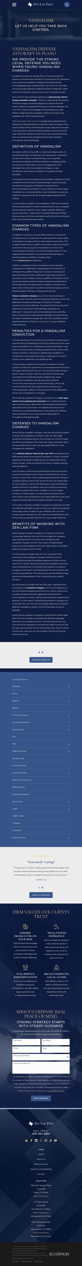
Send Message (41, 1098)
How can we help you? (21, 1063)
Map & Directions (41, 1196)
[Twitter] (41, 1140)
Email (45, 1048)
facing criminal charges (45, 321)
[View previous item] (39, 652)
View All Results (41, 660)
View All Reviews (41, 895)
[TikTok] (50, 1140)
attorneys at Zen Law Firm (28, 121)
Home (41, 1154)
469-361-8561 (41, 1133)
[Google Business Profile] (26, 1140)
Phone (15, 1048)
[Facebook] (31, 1140)
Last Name (47, 1040)
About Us (41, 1159)
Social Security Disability (41, 1169)
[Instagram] (46, 1140)
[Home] (40, 4)
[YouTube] (55, 1140)
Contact (41, 1174)
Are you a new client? (21, 1056)
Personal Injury (41, 1164)
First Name (17, 1040)
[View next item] (43, 652)
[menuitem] (39, 686)
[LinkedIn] (36, 1140)
